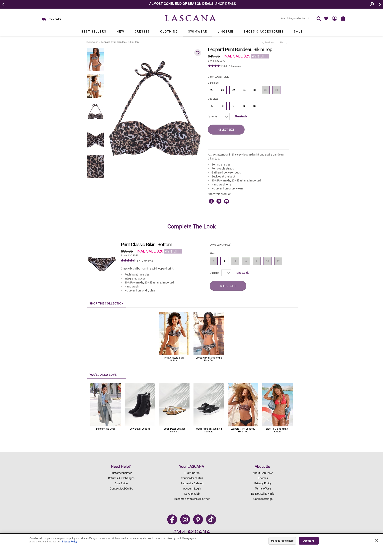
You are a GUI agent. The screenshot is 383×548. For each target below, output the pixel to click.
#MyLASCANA (191, 531)
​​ (130, 255)
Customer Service (121, 473)
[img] (215, 66)
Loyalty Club (192, 493)
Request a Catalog (192, 483)
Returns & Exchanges (121, 478)
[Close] (376, 540)
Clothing (169, 31)
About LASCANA (263, 473)
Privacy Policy (262, 483)
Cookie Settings (262, 498)
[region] (191, 540)
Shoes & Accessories (264, 31)
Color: (219, 76)
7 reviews (147, 260)
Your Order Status (192, 478)
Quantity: (212, 116)
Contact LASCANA (121, 488)
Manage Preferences (282, 540)
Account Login (192, 488)
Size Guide (241, 116)
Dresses (142, 31)
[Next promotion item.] (379, 4)
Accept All (308, 540)
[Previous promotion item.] (3, 4)
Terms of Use (263, 488)
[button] (197, 52)
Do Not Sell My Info (262, 493)
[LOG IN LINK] (334, 18)
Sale (298, 31)
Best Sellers (93, 31)
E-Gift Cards (192, 473)
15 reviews (235, 66)
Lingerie (225, 31)
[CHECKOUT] (343, 18)
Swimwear (197, 31)
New (120, 31)
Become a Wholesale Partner (192, 498)
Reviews (263, 478)
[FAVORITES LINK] (326, 18)
